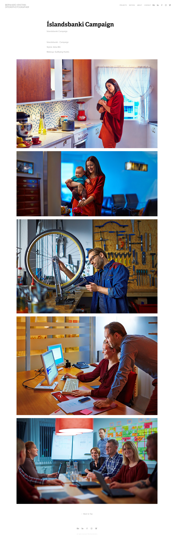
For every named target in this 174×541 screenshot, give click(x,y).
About (139, 5)
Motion (132, 5)
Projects (123, 5)
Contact (147, 5)
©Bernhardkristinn (92, 534)
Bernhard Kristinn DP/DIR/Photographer (17, 5)
